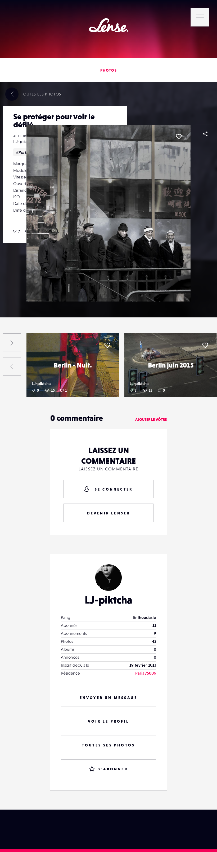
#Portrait (24, 152)
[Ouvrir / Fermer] (119, 117)
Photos (108, 70)
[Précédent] (12, 366)
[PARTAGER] (205, 134)
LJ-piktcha (24, 141)
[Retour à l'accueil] (108, 25)
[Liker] (178, 136)
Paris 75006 (145, 673)
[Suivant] (12, 342)
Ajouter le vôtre (151, 419)
